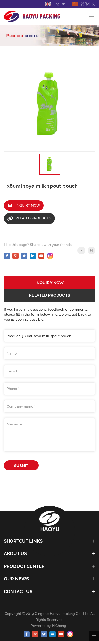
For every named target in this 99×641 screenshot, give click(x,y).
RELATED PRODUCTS (33, 218)
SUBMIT (21, 466)
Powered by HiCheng (49, 626)
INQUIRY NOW (27, 205)
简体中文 (88, 4)
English (59, 4)
